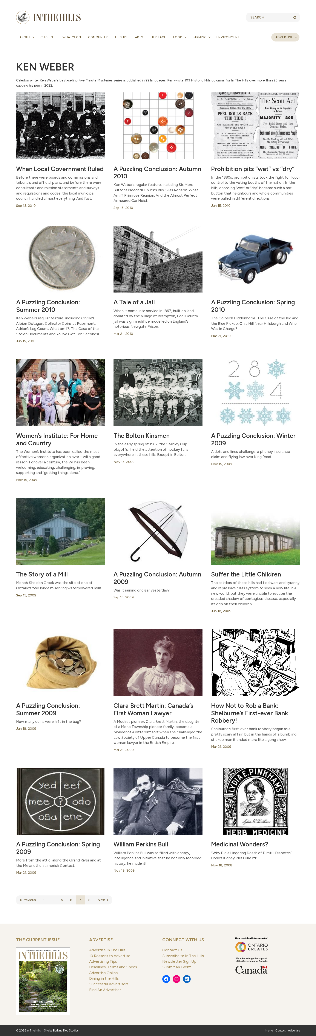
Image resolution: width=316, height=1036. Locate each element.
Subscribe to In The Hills (183, 955)
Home (269, 1030)
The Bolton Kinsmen (142, 435)
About (25, 37)
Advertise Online (103, 972)
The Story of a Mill (42, 574)
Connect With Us (183, 939)
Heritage (158, 37)
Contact (280, 1030)
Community (98, 37)
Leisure (121, 37)
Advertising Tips (103, 961)
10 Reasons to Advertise (109, 955)
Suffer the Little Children (246, 574)
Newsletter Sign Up (179, 961)
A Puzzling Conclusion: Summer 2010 (48, 306)
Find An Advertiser (105, 989)
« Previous (28, 900)
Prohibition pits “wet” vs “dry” (253, 169)
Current (47, 37)
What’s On (72, 37)
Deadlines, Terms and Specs (113, 967)
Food (178, 37)
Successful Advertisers (108, 984)
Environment (228, 37)
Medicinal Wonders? (239, 844)
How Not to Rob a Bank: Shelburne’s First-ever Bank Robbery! (249, 713)
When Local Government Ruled (60, 169)
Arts (139, 37)
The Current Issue (38, 939)
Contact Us (172, 950)
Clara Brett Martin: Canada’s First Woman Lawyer (153, 709)
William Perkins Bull (141, 844)
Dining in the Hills (104, 978)
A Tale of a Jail (134, 302)
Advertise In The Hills (107, 950)
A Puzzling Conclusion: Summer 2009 (48, 709)
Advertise (284, 37)
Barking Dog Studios (65, 1030)
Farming (200, 37)
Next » (103, 900)
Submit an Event (176, 967)
